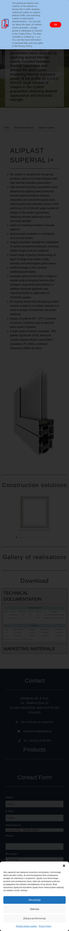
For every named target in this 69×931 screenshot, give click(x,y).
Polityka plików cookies (26, 926)
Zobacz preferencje (34, 918)
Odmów (34, 909)
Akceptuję (34, 899)
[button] (64, 865)
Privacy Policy (45, 926)
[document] (34, 465)
